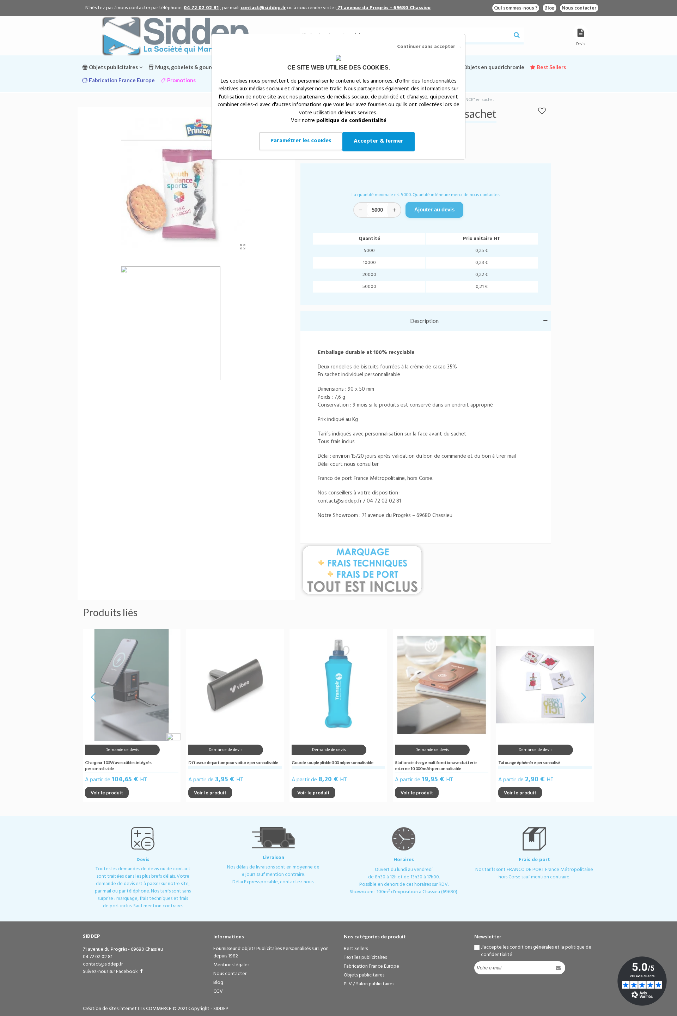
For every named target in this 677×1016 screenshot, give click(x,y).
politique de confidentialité (351, 120)
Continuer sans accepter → (429, 46)
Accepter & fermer (378, 141)
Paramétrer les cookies (300, 140)
